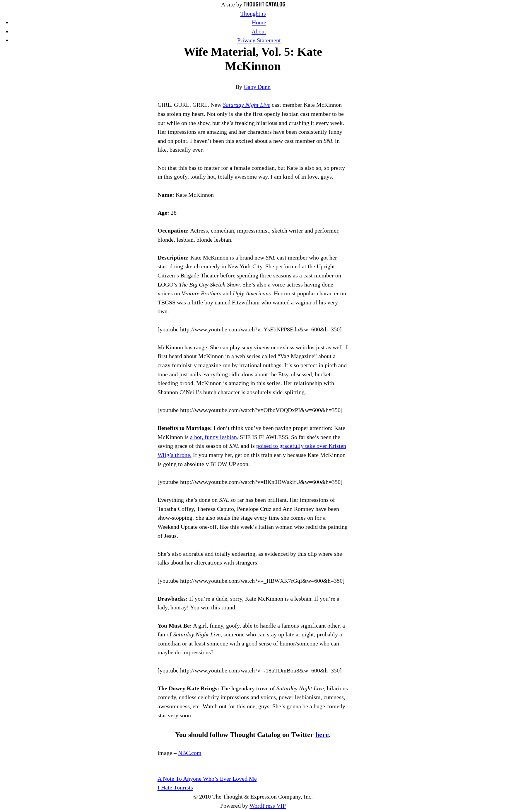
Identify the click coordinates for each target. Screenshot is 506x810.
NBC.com (189, 753)
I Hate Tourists (175, 787)
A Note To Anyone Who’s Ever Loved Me (207, 778)
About (259, 31)
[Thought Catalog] (264, 4)
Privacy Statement (259, 40)
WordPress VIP (267, 805)
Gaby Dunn (257, 87)
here (322, 734)
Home (259, 22)
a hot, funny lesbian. (214, 437)
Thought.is (253, 13)
